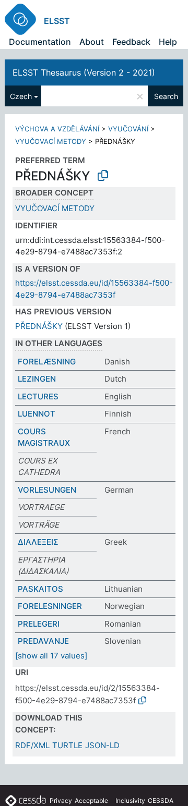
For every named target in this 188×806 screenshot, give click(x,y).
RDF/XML (32, 745)
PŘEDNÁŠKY (39, 326)
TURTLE (67, 745)
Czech (21, 96)
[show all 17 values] (51, 656)
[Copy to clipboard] (103, 176)
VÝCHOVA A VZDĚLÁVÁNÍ (57, 129)
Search (166, 96)
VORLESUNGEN (47, 490)
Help (168, 41)
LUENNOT (36, 414)
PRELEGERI (39, 624)
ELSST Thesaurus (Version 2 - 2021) (84, 72)
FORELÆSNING (47, 362)
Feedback (131, 41)
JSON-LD (102, 745)
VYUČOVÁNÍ (128, 129)
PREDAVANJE (43, 641)
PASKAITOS (40, 589)
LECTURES (38, 396)
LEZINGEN (37, 379)
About (91, 41)
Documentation (40, 41)
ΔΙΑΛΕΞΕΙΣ (38, 542)
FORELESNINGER (50, 606)
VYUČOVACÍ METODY (50, 141)
